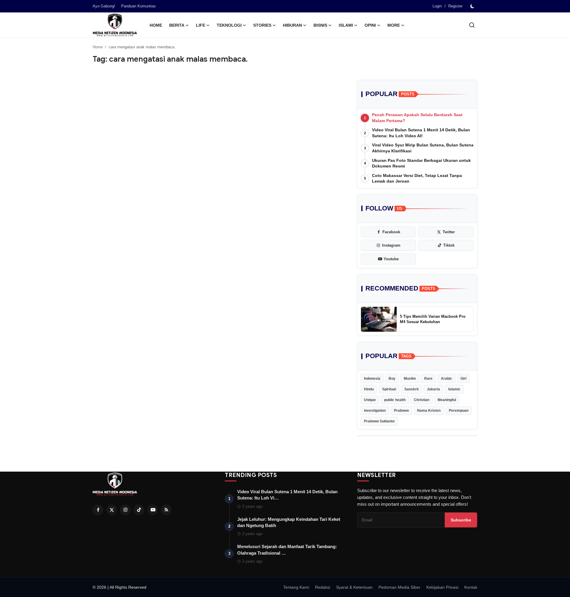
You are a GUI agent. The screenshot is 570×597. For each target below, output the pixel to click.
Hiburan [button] (292, 25)
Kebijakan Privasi (442, 587)
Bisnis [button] (320, 25)
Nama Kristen (429, 410)
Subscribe (461, 520)
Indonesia (372, 378)
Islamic (454, 389)
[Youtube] (152, 510)
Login (437, 6)
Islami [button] (346, 25)
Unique (370, 400)
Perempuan (458, 410)
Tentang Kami (296, 587)
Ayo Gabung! (104, 6)
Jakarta (433, 389)
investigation (375, 410)
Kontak (470, 587)
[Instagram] (125, 510)
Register (455, 6)
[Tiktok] (139, 510)
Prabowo (401, 410)
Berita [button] (176, 25)
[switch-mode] (472, 6)
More (393, 25)
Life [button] (200, 25)
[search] (471, 25)
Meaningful (447, 400)
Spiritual (389, 389)
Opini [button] (370, 25)
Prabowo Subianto (379, 421)
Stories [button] (262, 25)
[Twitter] (111, 510)
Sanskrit (411, 389)
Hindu (369, 389)
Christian (421, 400)
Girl (463, 378)
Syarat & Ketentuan (354, 587)
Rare (428, 378)
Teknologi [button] (229, 25)
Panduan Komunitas (138, 6)
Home (156, 25)
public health (395, 400)
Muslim (410, 378)
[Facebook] (98, 510)
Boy (392, 378)
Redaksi (322, 587)
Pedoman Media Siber (399, 587)
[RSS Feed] (166, 510)
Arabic (446, 378)
